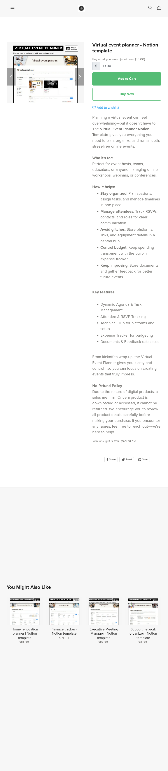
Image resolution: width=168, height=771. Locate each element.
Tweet (128, 459)
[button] (11, 77)
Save (144, 459)
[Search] (150, 8)
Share (112, 459)
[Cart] (161, 8)
